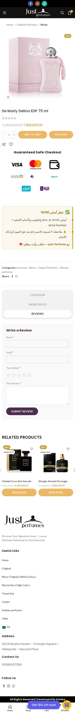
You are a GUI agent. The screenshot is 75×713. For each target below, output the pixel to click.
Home (10, 24)
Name (10, 337)
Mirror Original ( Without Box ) (19, 576)
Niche (44, 24)
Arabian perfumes (12, 610)
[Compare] (3, 144)
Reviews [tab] (37, 313)
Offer (5, 618)
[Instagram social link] (37, 3)
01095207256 (12, 665)
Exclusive (22, 267)
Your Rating (13, 367)
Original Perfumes (27, 24)
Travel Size (8, 593)
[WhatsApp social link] (44, 3)
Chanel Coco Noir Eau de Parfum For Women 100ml (17, 483)
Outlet (6, 601)
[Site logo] (37, 12)
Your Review (13, 383)
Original (6, 568)
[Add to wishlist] (11, 144)
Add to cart (32, 134)
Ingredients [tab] (37, 304)
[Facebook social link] (30, 3)
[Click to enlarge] (8, 97)
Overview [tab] (37, 295)
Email (10, 352)
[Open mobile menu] (4, 12)
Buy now (61, 134)
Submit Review (22, 411)
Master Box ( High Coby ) (16, 585)
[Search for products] (62, 12)
